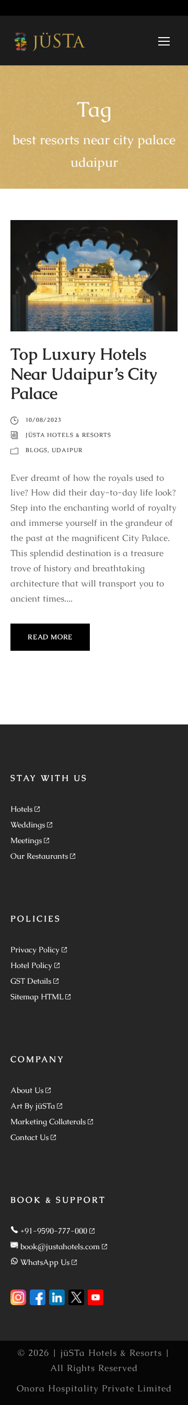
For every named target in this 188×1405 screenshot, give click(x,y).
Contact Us (29, 1137)
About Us (26, 1090)
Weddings (27, 825)
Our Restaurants (39, 856)
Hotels (21, 809)
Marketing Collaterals (48, 1121)
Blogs (37, 450)
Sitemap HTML (36, 996)
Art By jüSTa (32, 1106)
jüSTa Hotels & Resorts (68, 435)
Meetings (26, 840)
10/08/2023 (44, 419)
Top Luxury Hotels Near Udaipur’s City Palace (83, 373)
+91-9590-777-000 (53, 1231)
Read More (50, 636)
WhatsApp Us (44, 1262)
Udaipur (67, 450)
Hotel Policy (31, 965)
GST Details (30, 981)
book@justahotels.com (60, 1246)
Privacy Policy (35, 949)
